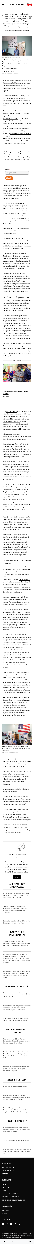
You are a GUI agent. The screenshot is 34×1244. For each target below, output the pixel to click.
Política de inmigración (10, 74)
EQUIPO (4, 1190)
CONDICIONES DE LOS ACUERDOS (13, 1200)
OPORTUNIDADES (8, 1171)
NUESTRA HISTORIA (8, 1167)
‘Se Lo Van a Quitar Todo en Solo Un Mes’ (16, 1140)
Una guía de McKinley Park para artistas (15, 1086)
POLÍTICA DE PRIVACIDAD (10, 1197)
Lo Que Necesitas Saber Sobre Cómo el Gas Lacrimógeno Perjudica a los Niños (16, 922)
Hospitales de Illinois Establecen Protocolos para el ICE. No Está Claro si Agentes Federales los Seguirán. (16, 1069)
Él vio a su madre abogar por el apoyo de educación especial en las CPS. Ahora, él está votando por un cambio (17, 1130)
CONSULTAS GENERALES (10, 1194)
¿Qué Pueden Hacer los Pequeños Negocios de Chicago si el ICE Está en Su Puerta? (16, 1019)
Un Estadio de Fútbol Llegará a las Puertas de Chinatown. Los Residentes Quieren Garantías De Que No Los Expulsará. (17, 1008)
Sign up (9, 178)
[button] (3, 4)
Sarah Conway (6, 396)
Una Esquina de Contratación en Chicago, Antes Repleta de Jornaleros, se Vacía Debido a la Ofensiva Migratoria (17, 995)
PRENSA (4, 1184)
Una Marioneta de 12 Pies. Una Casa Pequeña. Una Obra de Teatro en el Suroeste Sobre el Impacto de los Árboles (16, 1041)
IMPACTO (5, 1174)
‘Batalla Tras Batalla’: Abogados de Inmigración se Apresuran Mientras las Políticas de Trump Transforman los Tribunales (14, 909)
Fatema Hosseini (12, 68)
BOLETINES (5, 1210)
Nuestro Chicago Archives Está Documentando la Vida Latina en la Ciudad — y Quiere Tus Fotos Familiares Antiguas (16, 1110)
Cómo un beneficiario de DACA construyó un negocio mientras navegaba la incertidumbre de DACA (17, 1151)
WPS (21, 1237)
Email (7, 169)
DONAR (4, 1213)
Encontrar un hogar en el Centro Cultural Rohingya (15, 392)
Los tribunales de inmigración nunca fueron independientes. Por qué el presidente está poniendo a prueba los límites (16, 895)
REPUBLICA (5, 1187)
